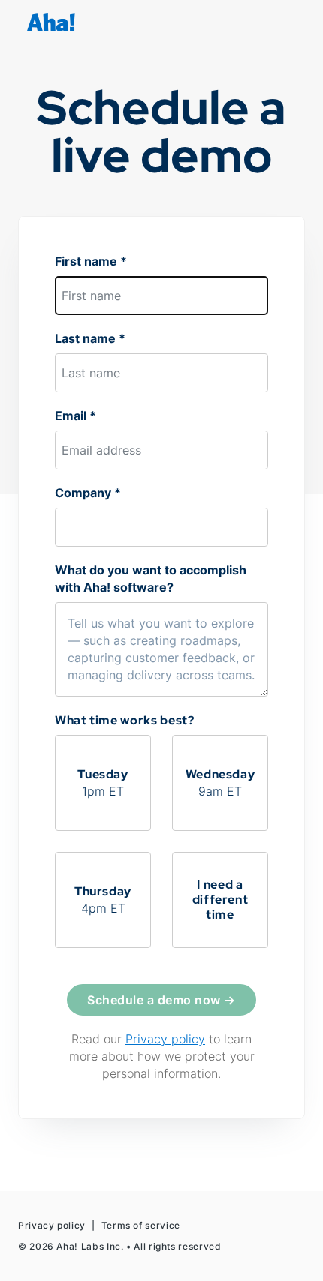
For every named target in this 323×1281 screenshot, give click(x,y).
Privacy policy (165, 1038)
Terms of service (140, 1225)
